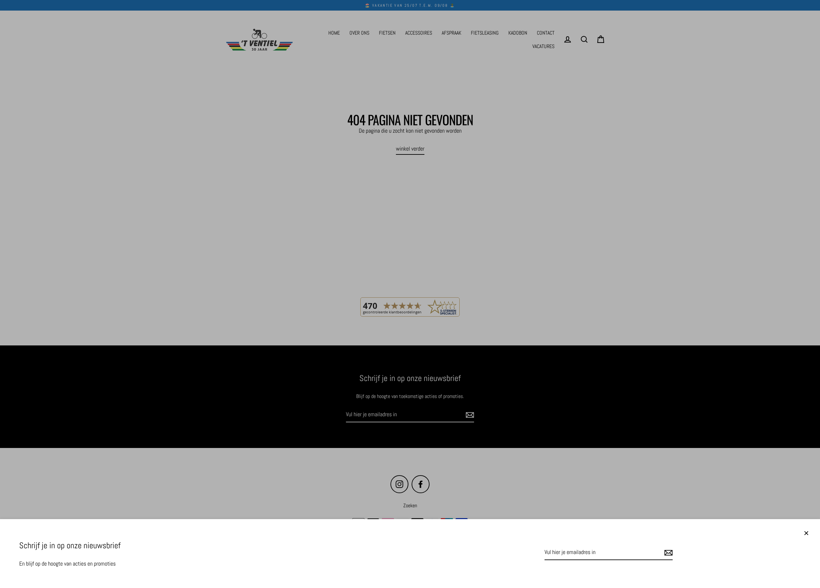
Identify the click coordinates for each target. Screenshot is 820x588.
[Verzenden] (667, 552)
